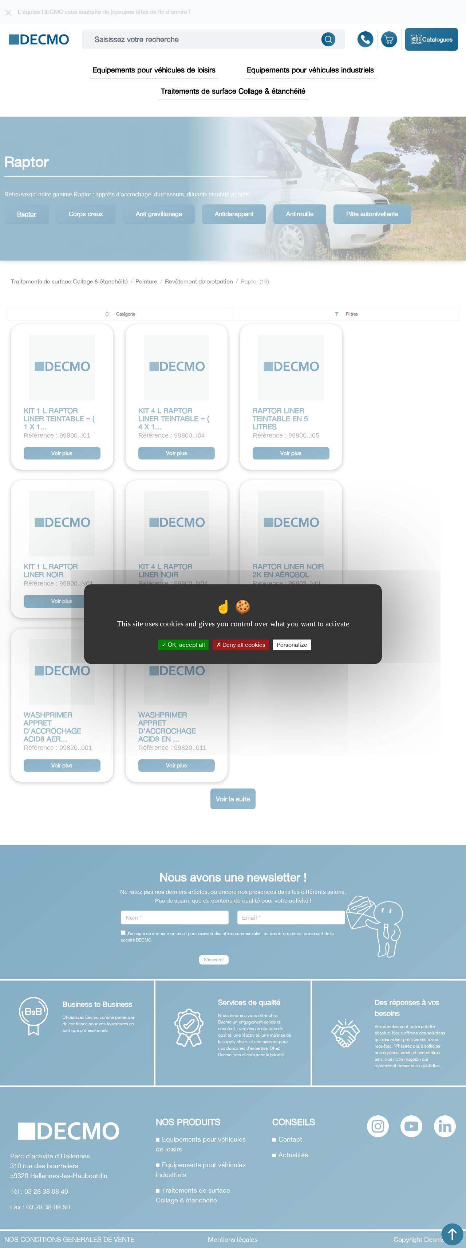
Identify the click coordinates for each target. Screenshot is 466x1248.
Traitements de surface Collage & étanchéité (233, 91)
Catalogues (437, 39)
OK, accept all (185, 644)
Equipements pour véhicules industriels (310, 70)
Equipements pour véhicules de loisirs (154, 70)
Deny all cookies (243, 644)
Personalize (292, 644)
